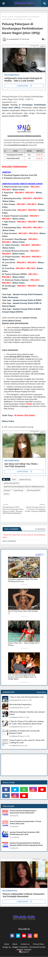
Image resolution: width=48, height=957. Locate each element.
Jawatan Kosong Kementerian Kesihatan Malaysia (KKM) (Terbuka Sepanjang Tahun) (26, 844)
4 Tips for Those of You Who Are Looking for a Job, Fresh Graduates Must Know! (26, 722)
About (14, 944)
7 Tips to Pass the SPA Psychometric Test (26, 697)
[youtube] (42, 789)
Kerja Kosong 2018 (33, 490)
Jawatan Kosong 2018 (11, 483)
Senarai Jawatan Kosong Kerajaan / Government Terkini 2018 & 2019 (23, 811)
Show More (41, 692)
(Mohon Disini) (14, 321)
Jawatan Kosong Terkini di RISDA (27, 300)
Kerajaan (7, 490)
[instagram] (33, 789)
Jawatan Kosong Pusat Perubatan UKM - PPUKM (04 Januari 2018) (25, 833)
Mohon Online (18, 189)
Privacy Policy (38, 944)
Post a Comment (9, 541)
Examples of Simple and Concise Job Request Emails (24, 732)
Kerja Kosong (18, 490)
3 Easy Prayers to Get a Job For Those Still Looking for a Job (26, 741)
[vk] (6, 795)
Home (4, 17)
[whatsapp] (24, 789)
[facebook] (6, 789)
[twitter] (15, 789)
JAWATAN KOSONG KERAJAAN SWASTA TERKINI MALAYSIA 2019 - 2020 (24, 487)
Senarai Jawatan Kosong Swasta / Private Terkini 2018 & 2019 (25, 822)
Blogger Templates (20, 947)
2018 (14, 479)
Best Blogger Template (31, 948)
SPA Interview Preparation (20, 704)
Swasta (10, 17)
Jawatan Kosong (25, 479)
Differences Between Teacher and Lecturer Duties (27, 713)
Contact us (25, 944)
